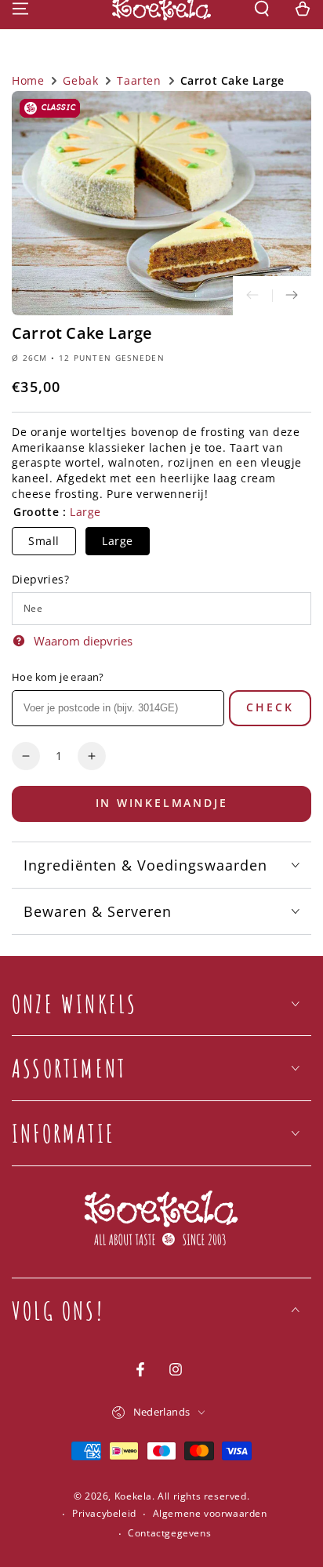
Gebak (80, 80)
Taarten (139, 80)
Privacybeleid (104, 1513)
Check (269, 707)
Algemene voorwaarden (210, 1513)
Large (117, 540)
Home (28, 80)
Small (44, 540)
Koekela (133, 1496)
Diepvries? (40, 579)
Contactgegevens (169, 1533)
